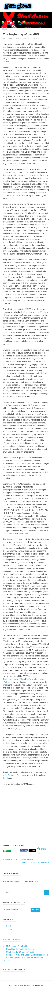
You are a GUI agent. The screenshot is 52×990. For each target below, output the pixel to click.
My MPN (36, 39)
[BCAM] (14, 832)
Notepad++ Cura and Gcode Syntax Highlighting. (27, 955)
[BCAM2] (37, 814)
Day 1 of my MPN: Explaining (35, 862)
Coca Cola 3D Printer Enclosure (20, 949)
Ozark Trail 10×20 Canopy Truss (20, 952)
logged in (18, 881)
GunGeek (26, 39)
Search (35, 910)
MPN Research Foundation (14, 775)
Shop (8, 926)
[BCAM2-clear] (37, 796)
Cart (10, 930)
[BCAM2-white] (14, 796)
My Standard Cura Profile (17, 946)
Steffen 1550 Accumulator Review (18, 859)
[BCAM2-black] (14, 814)
